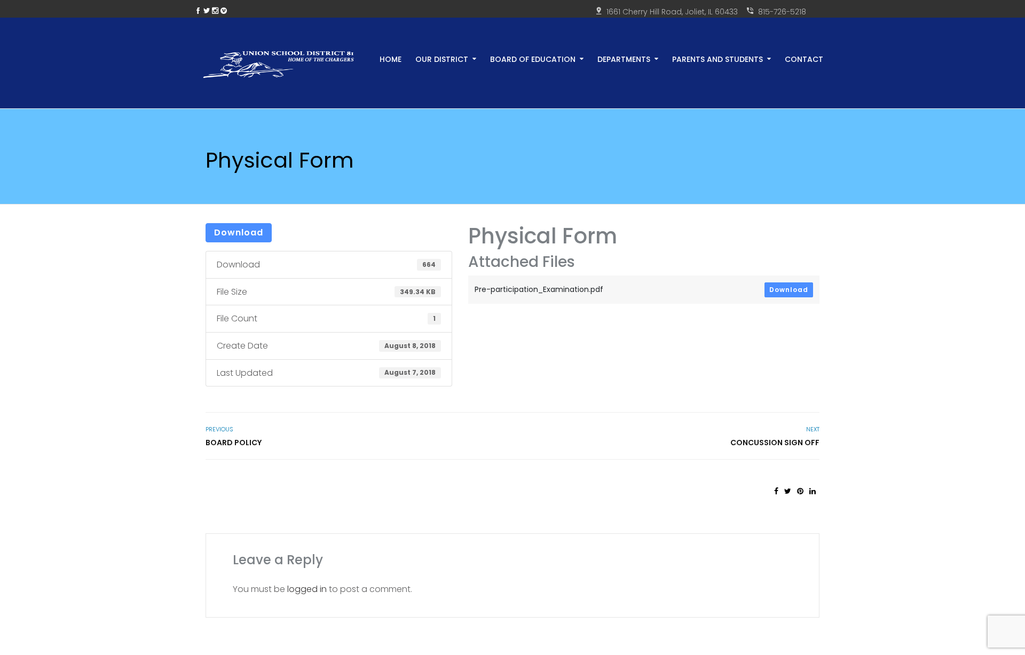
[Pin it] (800, 491)
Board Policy (234, 442)
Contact (804, 58)
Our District (441, 58)
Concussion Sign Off (774, 442)
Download (238, 232)
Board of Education (532, 58)
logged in (307, 589)
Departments (623, 58)
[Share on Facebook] (776, 491)
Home (390, 58)
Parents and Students (717, 58)
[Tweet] (787, 491)
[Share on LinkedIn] (812, 491)
